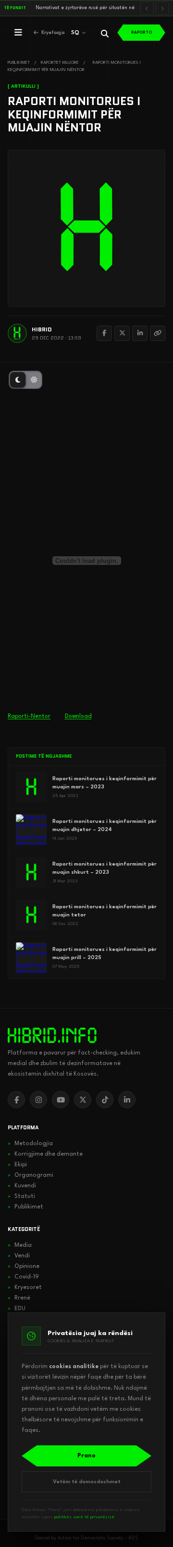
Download (78, 716)
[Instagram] (38, 1099)
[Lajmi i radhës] (162, 8)
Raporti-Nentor (29, 716)
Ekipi (17, 1165)
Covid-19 (23, 1277)
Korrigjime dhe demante (45, 1154)
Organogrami (30, 1175)
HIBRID (42, 329)
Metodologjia (30, 1144)
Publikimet (25, 1207)
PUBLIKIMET (19, 62)
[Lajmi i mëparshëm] (147, 8)
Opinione (23, 1266)
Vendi (19, 1256)
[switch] (25, 379)
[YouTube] (60, 1099)
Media (20, 1245)
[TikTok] (104, 1099)
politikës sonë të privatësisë (84, 1517)
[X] (82, 1099)
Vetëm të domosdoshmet (87, 1482)
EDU (16, 1309)
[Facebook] (104, 333)
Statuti (21, 1196)
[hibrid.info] (52, 1035)
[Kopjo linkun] (157, 333)
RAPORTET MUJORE (60, 62)
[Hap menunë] (18, 32)
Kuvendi (22, 1186)
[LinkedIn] (140, 333)
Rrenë (19, 1298)
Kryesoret (25, 1287)
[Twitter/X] (122, 333)
